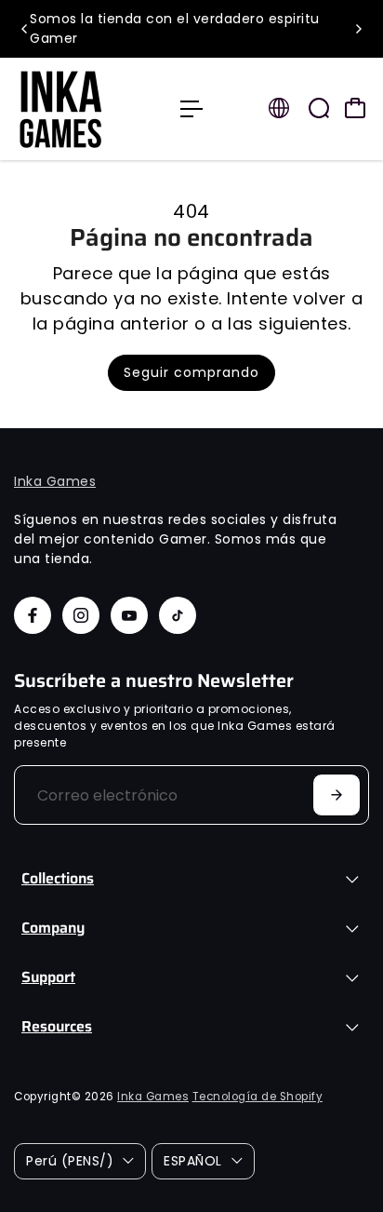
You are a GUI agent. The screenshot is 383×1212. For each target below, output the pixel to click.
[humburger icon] (191, 108)
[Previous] (25, 29)
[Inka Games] (88, 109)
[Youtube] (129, 615)
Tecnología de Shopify (258, 1096)
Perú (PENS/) (69, 1160)
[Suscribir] (336, 795)
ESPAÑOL (193, 1160)
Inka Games (55, 481)
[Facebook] (32, 615)
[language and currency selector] (279, 108)
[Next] (358, 29)
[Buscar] (319, 108)
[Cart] (355, 108)
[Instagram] (80, 615)
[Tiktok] (177, 615)
